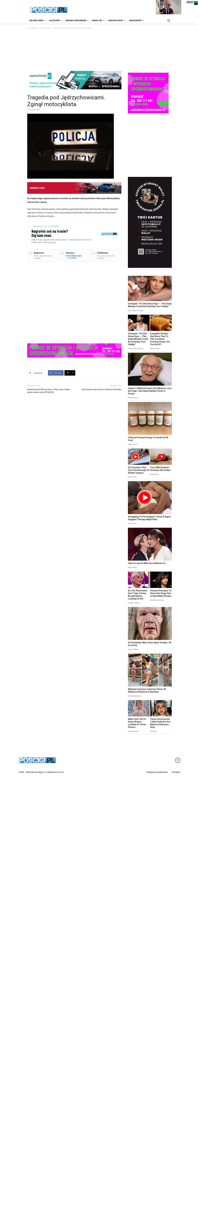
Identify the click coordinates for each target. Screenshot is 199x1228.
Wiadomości (45, 28)
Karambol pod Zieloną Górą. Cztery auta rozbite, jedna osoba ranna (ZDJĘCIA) (48, 390)
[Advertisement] (99, 50)
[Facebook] (177, 760)
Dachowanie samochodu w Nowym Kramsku (101, 389)
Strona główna (32, 28)
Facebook (72, 258)
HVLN (61, 772)
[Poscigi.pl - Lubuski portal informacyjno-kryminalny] (49, 10)
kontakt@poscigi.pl (73, 256)
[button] (168, 20)
